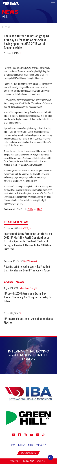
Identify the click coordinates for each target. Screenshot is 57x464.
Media (30, 445)
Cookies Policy (28, 460)
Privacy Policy (15, 460)
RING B (39, 209)
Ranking (21, 445)
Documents (28, 452)
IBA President (32, 261)
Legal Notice (40, 460)
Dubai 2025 (23, 228)
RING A (30, 209)
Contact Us (41, 445)
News (13, 445)
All (20, 53)
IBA (30, 228)
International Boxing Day (29, 288)
